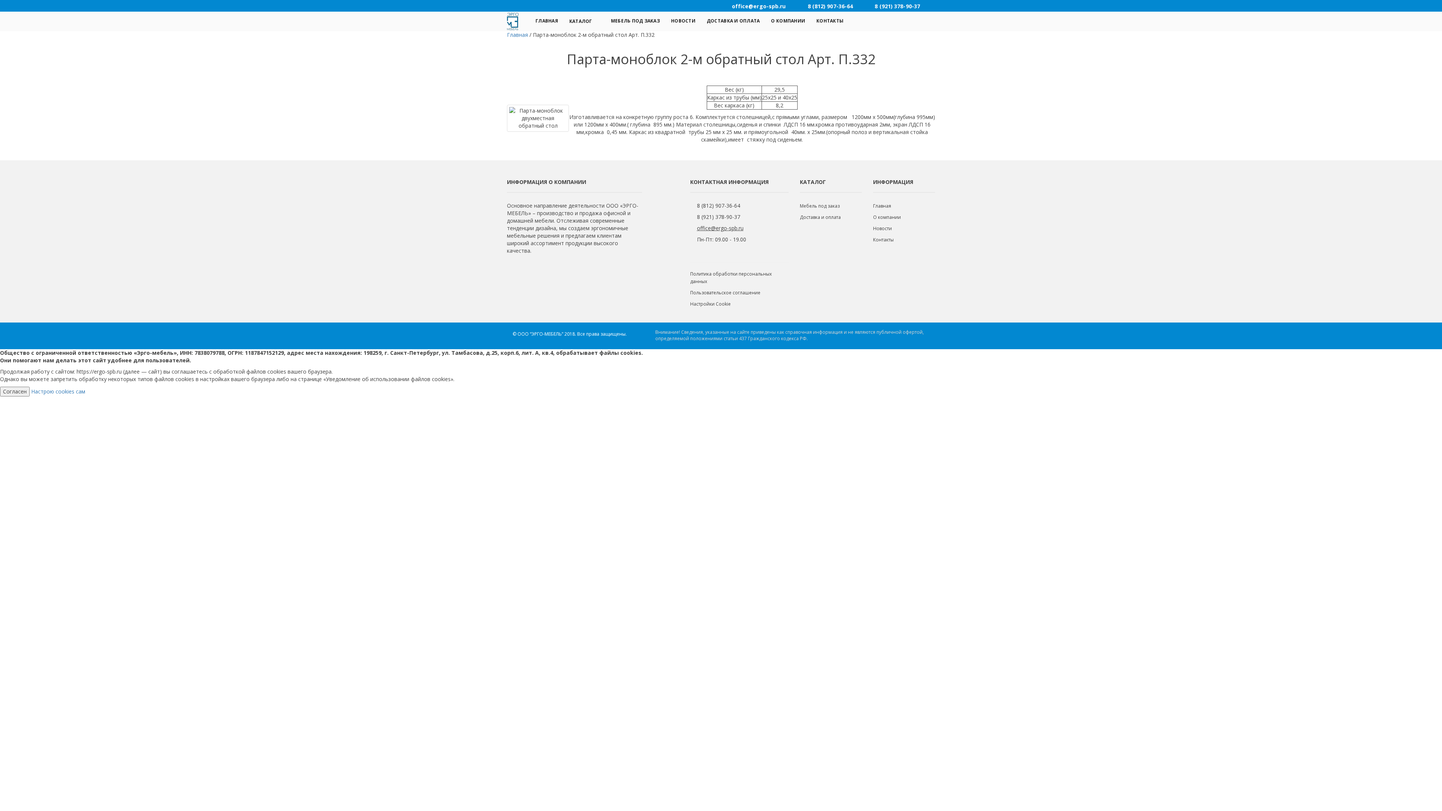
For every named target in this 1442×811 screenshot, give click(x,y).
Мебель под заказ (635, 21)
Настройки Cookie (710, 304)
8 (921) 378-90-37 (718, 216)
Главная (546, 21)
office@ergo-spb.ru (720, 228)
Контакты (829, 21)
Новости (683, 21)
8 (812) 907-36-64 (718, 205)
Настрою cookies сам (58, 391)
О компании (788, 21)
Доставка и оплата (733, 21)
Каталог (580, 21)
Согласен (15, 391)
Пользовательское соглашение (725, 292)
